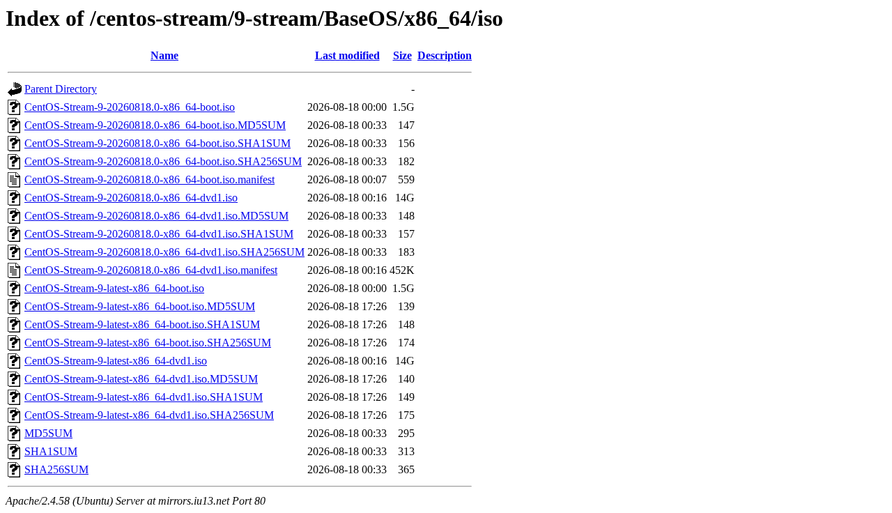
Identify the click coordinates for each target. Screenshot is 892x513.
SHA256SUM (56, 469)
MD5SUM (48, 433)
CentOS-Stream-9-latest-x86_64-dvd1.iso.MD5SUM (141, 379)
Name (164, 55)
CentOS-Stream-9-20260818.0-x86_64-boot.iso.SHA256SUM (163, 161)
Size (402, 55)
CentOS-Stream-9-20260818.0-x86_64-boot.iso (129, 107)
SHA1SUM (50, 451)
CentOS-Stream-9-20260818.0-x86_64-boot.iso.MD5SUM (155, 125)
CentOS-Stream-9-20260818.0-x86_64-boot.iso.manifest (149, 179)
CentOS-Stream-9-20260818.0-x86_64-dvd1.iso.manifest (150, 270)
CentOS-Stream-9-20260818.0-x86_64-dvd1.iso (131, 198)
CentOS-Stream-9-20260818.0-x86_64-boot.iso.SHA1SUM (157, 143)
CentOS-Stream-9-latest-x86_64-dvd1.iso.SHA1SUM (143, 397)
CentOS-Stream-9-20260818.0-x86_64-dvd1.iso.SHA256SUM (164, 252)
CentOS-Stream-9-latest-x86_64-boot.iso (114, 288)
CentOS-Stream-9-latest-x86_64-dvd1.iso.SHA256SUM (149, 415)
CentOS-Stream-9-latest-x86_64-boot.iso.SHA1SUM (142, 324)
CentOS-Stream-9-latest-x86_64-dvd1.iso (115, 361)
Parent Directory (60, 89)
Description (444, 55)
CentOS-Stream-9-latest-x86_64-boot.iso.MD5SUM (139, 306)
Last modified (347, 55)
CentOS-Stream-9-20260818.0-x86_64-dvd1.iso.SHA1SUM (158, 234)
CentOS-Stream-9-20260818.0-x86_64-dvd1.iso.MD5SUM (156, 216)
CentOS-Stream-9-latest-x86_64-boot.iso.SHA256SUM (147, 343)
